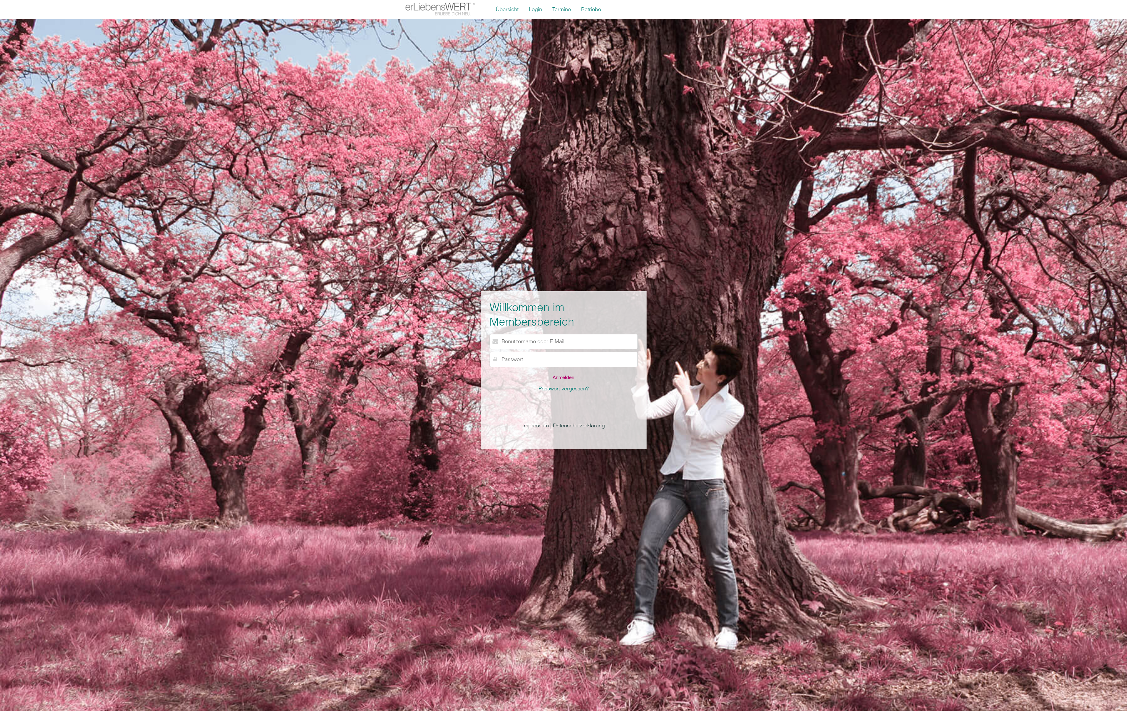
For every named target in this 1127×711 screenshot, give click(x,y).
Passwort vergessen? (564, 388)
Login (535, 9)
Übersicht (507, 9)
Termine (561, 9)
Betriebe (591, 9)
